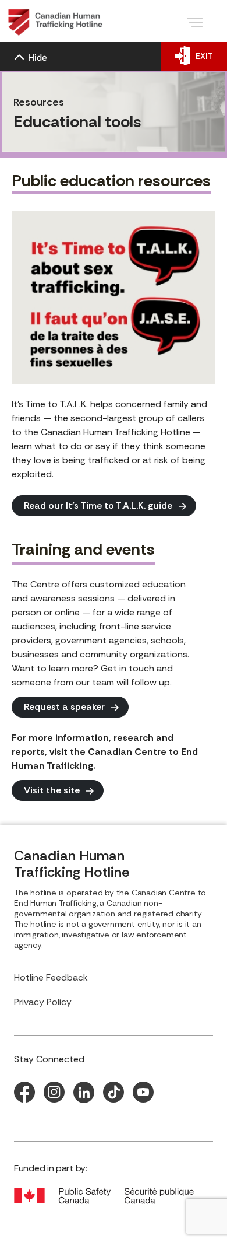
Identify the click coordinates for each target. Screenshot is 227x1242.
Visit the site (52, 790)
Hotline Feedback (51, 977)
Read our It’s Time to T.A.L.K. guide (98, 505)
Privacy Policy (43, 1002)
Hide (37, 57)
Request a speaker (64, 707)
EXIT (204, 56)
